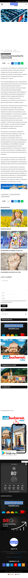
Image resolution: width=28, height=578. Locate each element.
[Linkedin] (11, 564)
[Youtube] (15, 564)
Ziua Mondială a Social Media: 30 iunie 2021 (12, 250)
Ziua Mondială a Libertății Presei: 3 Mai (11, 272)
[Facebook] (4, 564)
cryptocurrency (4, 194)
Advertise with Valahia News (21, 1)
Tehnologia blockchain (15, 194)
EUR (9, 410)
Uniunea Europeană (5, 196)
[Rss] (23, 564)
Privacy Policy (18, 553)
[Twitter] (7, 564)
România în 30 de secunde (9, 365)
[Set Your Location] (26, 464)
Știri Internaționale (7, 53)
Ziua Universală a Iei (6, 229)
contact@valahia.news (17, 557)
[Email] (19, 564)
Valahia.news (4, 59)
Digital (2, 53)
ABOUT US (14, 549)
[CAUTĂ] (25, 314)
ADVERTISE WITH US (7, 319)
